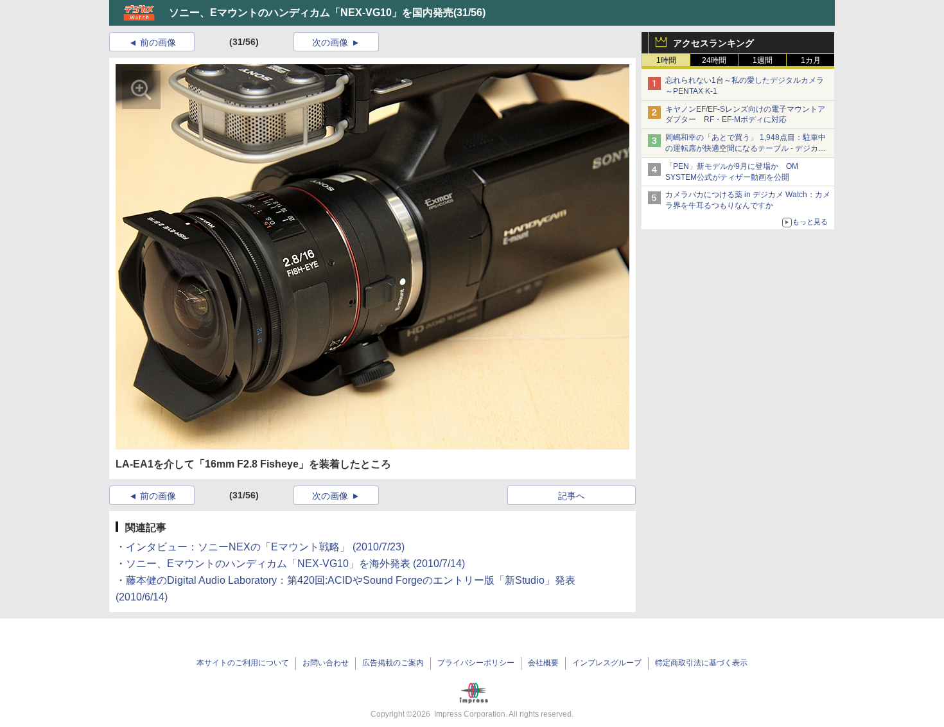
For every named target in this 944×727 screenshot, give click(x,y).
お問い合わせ (325, 662)
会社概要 (543, 662)
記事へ (571, 496)
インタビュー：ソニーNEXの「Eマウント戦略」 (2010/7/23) (265, 546)
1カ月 (811, 60)
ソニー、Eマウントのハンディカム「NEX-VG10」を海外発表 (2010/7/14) (295, 563)
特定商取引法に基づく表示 (701, 662)
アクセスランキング (713, 43)
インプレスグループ (607, 662)
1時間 (666, 60)
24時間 (714, 60)
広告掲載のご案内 (393, 662)
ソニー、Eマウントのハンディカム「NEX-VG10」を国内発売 (311, 12)
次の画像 (330, 42)
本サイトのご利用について (243, 662)
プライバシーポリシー (475, 662)
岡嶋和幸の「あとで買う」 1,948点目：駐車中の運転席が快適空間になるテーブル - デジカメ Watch (745, 148)
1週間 (763, 60)
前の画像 (158, 42)
